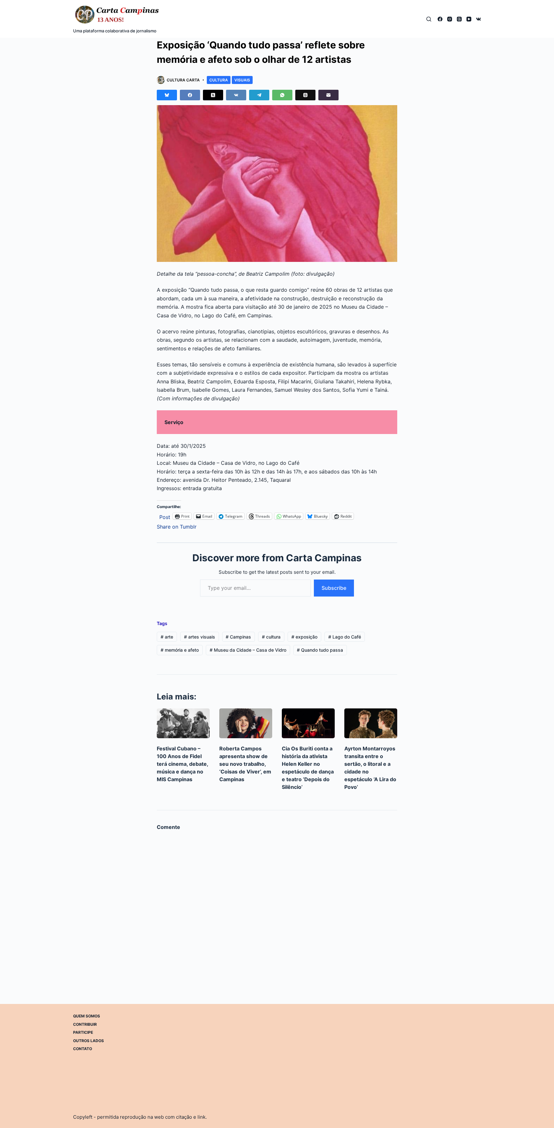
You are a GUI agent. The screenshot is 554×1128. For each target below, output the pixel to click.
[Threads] (459, 19)
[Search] (428, 19)
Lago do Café (344, 636)
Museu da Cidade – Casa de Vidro (248, 650)
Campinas (238, 636)
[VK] (478, 19)
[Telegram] (259, 95)
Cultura (218, 80)
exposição (304, 636)
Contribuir (85, 1024)
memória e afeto (180, 650)
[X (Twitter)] (213, 95)
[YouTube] (468, 19)
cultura (271, 636)
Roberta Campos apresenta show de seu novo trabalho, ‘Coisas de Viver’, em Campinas (245, 763)
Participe (83, 1032)
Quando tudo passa (320, 650)
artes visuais (199, 636)
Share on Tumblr (177, 525)
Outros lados (88, 1040)
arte (167, 636)
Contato (82, 1048)
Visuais (242, 80)
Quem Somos (86, 1016)
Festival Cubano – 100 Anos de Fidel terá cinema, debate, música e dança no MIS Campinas (182, 763)
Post (164, 516)
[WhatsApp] (282, 95)
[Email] (328, 95)
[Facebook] (440, 19)
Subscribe (334, 588)
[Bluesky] (167, 95)
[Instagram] (449, 19)
